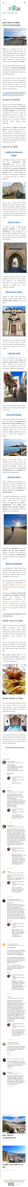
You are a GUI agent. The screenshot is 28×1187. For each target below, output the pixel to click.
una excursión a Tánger (17, 601)
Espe (8, 1059)
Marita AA (9, 1072)
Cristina (9, 997)
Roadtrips (10, 13)
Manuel (9, 790)
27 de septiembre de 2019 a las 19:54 (16, 900)
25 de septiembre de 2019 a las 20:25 (16, 792)
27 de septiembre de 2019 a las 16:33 (16, 872)
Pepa (8, 871)
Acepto (11, 1184)
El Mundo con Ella (12, 944)
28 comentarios (11, 1140)
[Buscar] (25, 2)
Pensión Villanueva (13, 705)
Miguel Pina (10, 825)
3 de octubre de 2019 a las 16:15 (17, 1058)
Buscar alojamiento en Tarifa (14, 747)
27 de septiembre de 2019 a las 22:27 (16, 945)
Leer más (18, 1184)
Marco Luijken (11, 761)
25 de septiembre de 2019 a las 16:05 (16, 762)
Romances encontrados (13, 899)
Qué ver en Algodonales (9, 1136)
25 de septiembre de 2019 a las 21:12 (15, 826)
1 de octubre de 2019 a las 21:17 (14, 1044)
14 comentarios (11, 1170)
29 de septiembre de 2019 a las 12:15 (15, 998)
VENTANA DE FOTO (12, 1043)
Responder (10, 787)
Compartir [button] (4, 753)
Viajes (4, 13)
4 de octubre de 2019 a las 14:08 (15, 1073)
